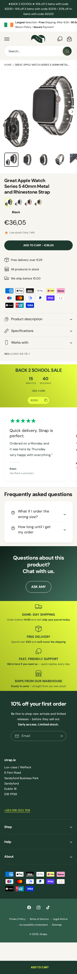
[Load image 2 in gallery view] (28, 160)
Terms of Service (39, 919)
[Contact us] (60, 38)
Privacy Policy (17, 919)
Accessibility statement (33, 924)
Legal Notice (60, 919)
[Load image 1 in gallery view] (11, 160)
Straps (43, 934)
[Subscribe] (61, 736)
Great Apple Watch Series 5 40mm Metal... (42, 65)
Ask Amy (38, 587)
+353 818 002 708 (17, 810)
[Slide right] (72, 111)
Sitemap (57, 924)
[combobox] (38, 51)
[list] (38, 24)
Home (8, 65)
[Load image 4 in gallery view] (60, 160)
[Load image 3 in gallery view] (44, 160)
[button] (7, 38)
